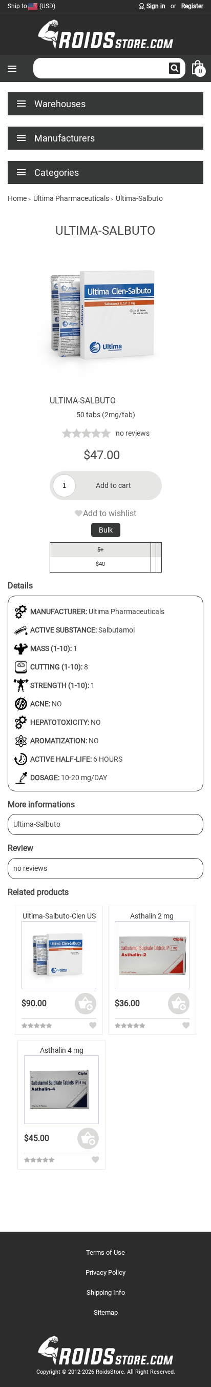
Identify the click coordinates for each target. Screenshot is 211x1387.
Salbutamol (116, 630)
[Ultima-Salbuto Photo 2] (105, 390)
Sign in (155, 6)
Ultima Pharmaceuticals (126, 611)
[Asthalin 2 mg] (152, 955)
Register (192, 6)
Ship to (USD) (31, 6)
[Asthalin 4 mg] (61, 1089)
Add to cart (113, 485)
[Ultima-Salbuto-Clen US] (59, 955)
